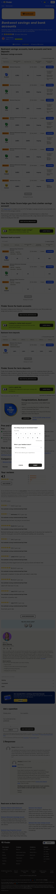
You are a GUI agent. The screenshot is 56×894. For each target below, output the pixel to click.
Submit (35, 465)
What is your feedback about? (22, 444)
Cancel (21, 465)
